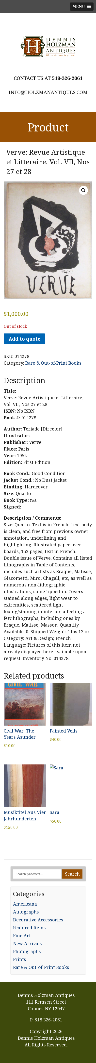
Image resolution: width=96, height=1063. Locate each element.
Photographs (27, 951)
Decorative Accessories (38, 920)
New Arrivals (27, 943)
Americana (25, 904)
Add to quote (24, 338)
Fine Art (22, 935)
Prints (19, 959)
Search (72, 874)
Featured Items (29, 928)
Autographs (26, 912)
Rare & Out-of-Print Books (53, 363)
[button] (83, 190)
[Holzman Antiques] (48, 46)
